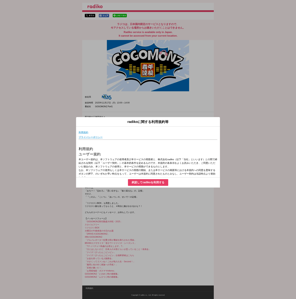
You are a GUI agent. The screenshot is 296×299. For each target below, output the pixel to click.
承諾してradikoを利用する (148, 182)
